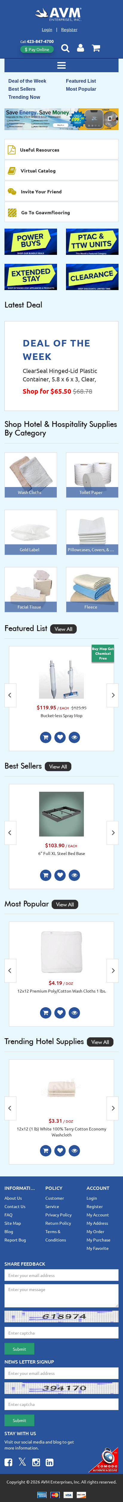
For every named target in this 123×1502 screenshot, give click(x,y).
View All (63, 629)
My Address (97, 1223)
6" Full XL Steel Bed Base (61, 853)
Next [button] (113, 695)
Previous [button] (10, 695)
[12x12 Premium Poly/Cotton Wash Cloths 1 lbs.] (61, 951)
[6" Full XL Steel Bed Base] (61, 813)
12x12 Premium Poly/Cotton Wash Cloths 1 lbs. (61, 990)
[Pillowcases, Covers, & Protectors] (92, 531)
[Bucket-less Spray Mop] (61, 675)
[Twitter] (22, 1463)
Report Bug (15, 1239)
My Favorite (98, 1248)
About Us (13, 1198)
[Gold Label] (30, 531)
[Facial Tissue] (30, 588)
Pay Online (39, 49)
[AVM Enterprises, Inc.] (61, 14)
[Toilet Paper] (92, 474)
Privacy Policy (58, 1214)
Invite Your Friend (41, 191)
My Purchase (98, 1239)
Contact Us (14, 1206)
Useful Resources (39, 150)
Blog (8, 1231)
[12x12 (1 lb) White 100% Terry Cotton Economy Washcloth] (61, 1089)
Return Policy (58, 1223)
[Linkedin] (49, 1463)
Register (69, 29)
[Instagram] (36, 1463)
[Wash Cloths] (30, 474)
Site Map (12, 1223)
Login (47, 29)
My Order (95, 1231)
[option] (61, 119)
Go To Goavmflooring (45, 212)
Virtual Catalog (38, 170)
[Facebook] (8, 1463)
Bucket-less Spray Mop (61, 715)
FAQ (8, 1214)
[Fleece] (92, 588)
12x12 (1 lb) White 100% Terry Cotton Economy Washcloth (61, 1131)
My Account (98, 1214)
